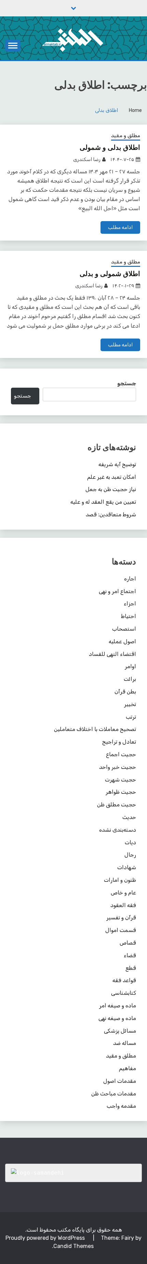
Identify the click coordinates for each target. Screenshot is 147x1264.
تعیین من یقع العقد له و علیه (103, 502)
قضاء (130, 955)
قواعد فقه (124, 980)
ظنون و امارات (120, 880)
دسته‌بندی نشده (117, 830)
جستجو (126, 383)
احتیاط (128, 616)
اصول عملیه (122, 641)
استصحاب (124, 629)
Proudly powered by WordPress (45, 1238)
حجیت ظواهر (121, 792)
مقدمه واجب (121, 1106)
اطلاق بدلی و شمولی (110, 147)
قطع (130, 968)
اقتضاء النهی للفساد (112, 654)
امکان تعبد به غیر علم (111, 477)
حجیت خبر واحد (117, 767)
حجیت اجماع (121, 754)
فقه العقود (123, 905)
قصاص (128, 942)
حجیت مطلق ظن (116, 804)
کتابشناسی (123, 993)
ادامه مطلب (120, 227)
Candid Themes (73, 1246)
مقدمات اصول (119, 1081)
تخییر (130, 704)
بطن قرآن (125, 691)
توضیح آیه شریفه (117, 464)
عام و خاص (123, 892)
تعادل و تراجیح (119, 741)
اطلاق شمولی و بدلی (110, 273)
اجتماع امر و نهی (117, 591)
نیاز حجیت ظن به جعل (110, 489)
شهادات (126, 867)
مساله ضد (124, 1043)
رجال (130, 854)
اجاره (130, 578)
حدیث (129, 817)
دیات (130, 842)
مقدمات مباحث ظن (113, 1093)
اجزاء (130, 603)
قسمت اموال (120, 930)
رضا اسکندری (87, 159)
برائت (130, 679)
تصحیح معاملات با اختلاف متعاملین (95, 729)
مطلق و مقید (125, 135)
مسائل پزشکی (120, 1031)
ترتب (131, 717)
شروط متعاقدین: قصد (111, 514)
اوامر (130, 666)
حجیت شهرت (120, 779)
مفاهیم (127, 1068)
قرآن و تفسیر (121, 917)
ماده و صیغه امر (117, 1005)
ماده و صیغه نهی (117, 1018)
